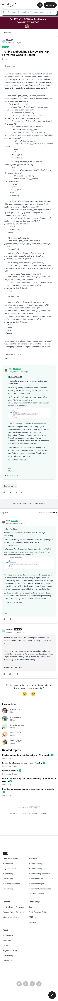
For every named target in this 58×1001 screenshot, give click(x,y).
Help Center (8, 879)
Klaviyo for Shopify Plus (38, 869)
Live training (8, 889)
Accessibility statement (38, 813)
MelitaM (9, 40)
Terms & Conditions (18, 813)
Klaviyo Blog (8, 874)
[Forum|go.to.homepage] (11, 5)
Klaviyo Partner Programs (13, 907)
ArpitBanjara (15, 709)
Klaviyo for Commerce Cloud (41, 879)
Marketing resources (11, 884)
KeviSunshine (15, 717)
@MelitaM (17, 377)
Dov (10, 369)
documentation (23, 393)
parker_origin (15, 733)
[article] (29, 570)
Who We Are (8, 935)
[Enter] (4, 12)
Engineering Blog (10, 951)
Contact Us (7, 961)
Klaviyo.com (8, 864)
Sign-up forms (10, 486)
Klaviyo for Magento (37, 884)
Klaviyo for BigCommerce (39, 874)
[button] (3, 5)
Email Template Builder (38, 912)
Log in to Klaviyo (9, 869)
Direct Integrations (36, 894)
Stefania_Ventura (17, 725)
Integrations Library (11, 917)
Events (31, 907)
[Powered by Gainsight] (29, 808)
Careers (6, 945)
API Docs (32, 917)
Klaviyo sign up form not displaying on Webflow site (26, 755)
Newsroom (7, 940)
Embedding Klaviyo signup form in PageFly (22, 763)
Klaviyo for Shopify (37, 864)
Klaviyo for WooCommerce (40, 889)
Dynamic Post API (10, 771)
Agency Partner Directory (13, 912)
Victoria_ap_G (16, 740)
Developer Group (9, 766)
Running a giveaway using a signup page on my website (28, 789)
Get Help (32, 922)
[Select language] (40, 5)
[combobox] (29, 12)
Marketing (8, 33)
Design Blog (8, 955)
